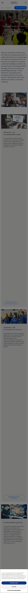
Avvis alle (14, 586)
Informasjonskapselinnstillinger (14, 590)
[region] (14, 581)
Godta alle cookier (14, 583)
